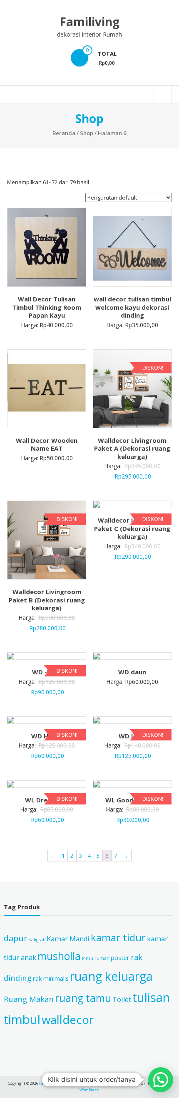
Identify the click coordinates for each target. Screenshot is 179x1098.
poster (120, 957)
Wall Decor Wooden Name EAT (46, 444)
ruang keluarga (111, 976)
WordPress (89, 1090)
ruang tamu (83, 998)
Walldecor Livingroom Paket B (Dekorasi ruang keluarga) (47, 599)
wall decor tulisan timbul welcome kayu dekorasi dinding (132, 307)
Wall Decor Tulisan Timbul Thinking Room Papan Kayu (46, 307)
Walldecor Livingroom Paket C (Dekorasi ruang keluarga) (132, 528)
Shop (86, 133)
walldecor (68, 1019)
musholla (59, 956)
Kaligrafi (36, 940)
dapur (15, 938)
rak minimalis (51, 978)
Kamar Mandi (68, 938)
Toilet (121, 999)
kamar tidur (118, 937)
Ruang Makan (29, 999)
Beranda (63, 133)
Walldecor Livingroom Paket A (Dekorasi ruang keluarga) (132, 448)
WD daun (132, 672)
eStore (113, 1083)
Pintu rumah (95, 958)
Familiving (89, 22)
